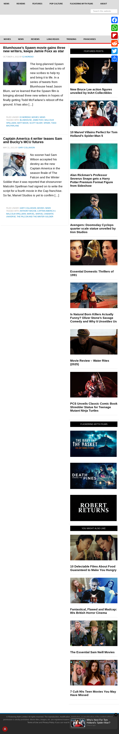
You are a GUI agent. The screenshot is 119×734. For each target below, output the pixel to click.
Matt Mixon (23, 123)
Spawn (47, 123)
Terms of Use (32, 722)
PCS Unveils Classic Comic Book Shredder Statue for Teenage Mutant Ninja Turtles (93, 407)
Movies (35, 117)
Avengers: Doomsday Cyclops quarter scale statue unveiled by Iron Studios (93, 228)
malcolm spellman (16, 214)
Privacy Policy (48, 722)
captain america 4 (46, 211)
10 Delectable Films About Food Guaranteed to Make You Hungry (93, 568)
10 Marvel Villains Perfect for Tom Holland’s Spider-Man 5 (93, 134)
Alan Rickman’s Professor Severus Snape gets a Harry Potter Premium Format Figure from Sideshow (91, 180)
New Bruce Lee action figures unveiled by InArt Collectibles (91, 91)
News (42, 117)
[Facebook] (114, 20)
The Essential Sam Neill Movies (92, 652)
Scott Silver (36, 123)
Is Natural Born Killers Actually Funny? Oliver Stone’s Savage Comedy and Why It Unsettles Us (93, 318)
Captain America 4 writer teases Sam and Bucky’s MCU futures (32, 140)
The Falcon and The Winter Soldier (35, 217)
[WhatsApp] (114, 28)
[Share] (114, 59)
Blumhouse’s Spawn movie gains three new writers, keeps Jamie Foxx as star (34, 49)
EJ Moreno (25, 117)
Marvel (31, 214)
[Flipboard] (114, 35)
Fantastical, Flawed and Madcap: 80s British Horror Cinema (93, 611)
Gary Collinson (28, 208)
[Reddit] (114, 43)
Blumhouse (26, 120)
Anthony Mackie (28, 211)
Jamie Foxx (38, 120)
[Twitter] (114, 51)
